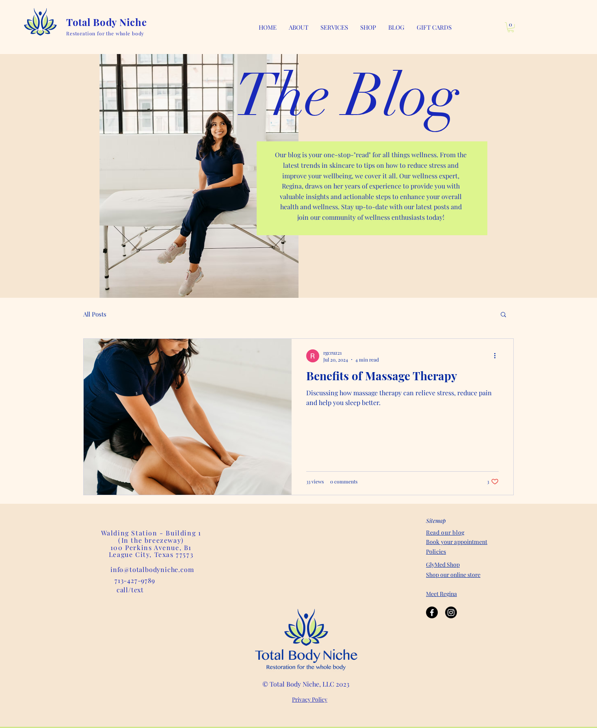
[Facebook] (432, 612)
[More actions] (497, 356)
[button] (334, 27)
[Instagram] (451, 612)
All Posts (94, 314)
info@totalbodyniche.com (152, 569)
